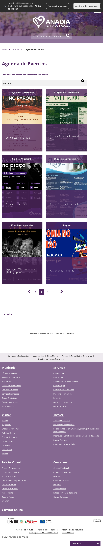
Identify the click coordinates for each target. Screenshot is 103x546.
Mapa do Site (38, 356)
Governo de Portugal (25, 530)
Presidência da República (47, 530)
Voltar (10, 314)
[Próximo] (60, 292)
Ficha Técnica (52, 356)
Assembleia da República (72, 530)
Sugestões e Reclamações (18, 356)
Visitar (16, 49)
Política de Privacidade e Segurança (77, 356)
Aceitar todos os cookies (86, 6)
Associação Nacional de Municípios (43, 532)
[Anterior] (27, 292)
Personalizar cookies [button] (57, 6)
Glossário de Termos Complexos (51, 359)
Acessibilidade (68, 532)
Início (4, 49)
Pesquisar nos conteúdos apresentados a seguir (25, 74)
